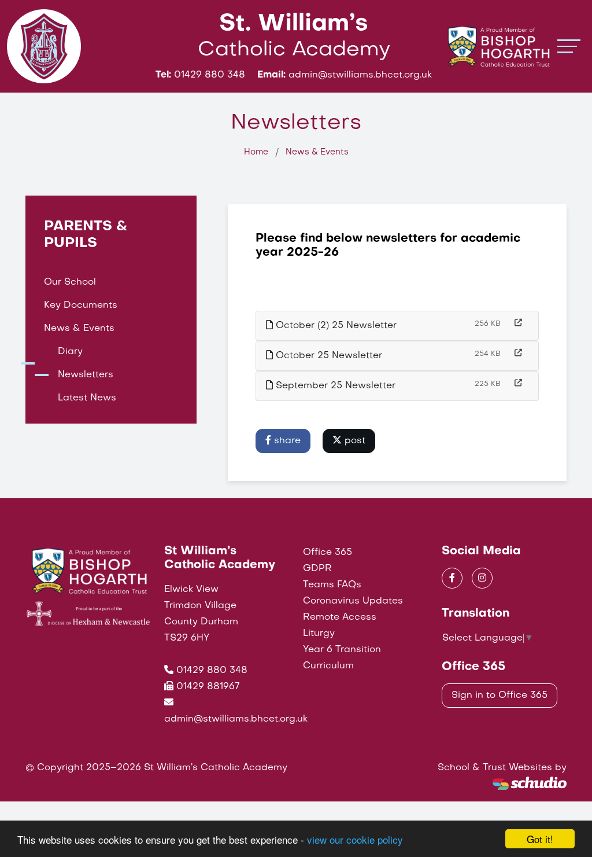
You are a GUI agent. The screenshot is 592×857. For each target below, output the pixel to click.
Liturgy (319, 633)
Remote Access (339, 617)
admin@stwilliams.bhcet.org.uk (236, 719)
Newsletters (85, 375)
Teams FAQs (332, 585)
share (286, 441)
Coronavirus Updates (353, 601)
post (353, 441)
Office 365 (327, 552)
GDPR (317, 568)
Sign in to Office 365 (499, 695)
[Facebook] (452, 578)
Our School (70, 282)
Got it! (540, 839)
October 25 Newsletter (327, 356)
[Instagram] (482, 578)
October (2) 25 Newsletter (335, 325)
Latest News (87, 398)
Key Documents (80, 305)
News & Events (317, 152)
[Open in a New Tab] (518, 324)
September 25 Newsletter (334, 386)
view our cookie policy (355, 839)
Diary (70, 351)
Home (256, 152)
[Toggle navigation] (568, 46)
